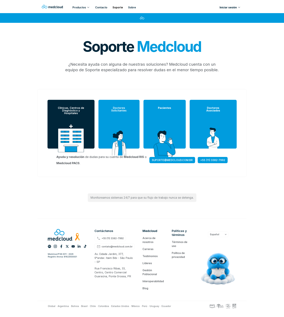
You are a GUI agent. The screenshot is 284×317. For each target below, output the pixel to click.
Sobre (132, 7)
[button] (82, 6)
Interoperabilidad (153, 281)
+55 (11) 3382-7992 (212, 160)
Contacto (101, 7)
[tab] (71, 124)
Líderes (147, 263)
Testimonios (150, 256)
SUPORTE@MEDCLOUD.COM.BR (172, 160)
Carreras (147, 249)
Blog (145, 288)
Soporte (118, 7)
